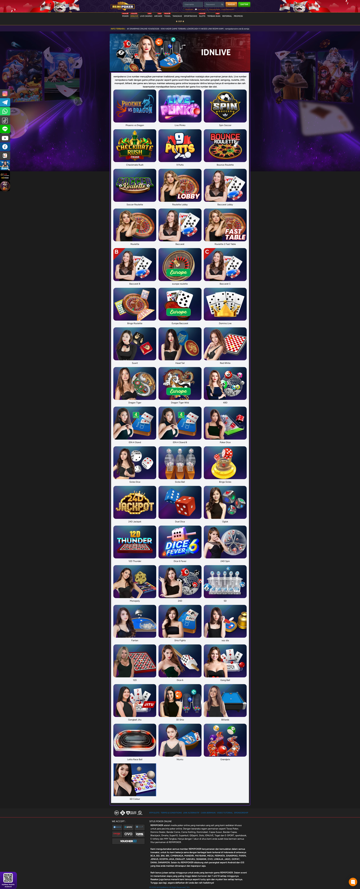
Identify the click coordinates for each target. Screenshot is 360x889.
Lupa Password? (228, 9)
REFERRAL (227, 16)
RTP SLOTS (154, 813)
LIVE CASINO (146, 15)
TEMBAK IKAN (213, 15)
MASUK (231, 4)
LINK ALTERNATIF (191, 813)
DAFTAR (244, 4)
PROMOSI (238, 16)
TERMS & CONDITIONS (171, 813)
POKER (125, 15)
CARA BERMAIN (208, 813)
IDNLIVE (134, 15)
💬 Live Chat (200, 9)
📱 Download (188, 9)
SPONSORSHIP (241, 813)
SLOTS (202, 15)
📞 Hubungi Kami (213, 9)
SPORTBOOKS (190, 16)
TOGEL (167, 15)
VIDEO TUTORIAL (225, 813)
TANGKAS (177, 16)
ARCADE (158, 15)
